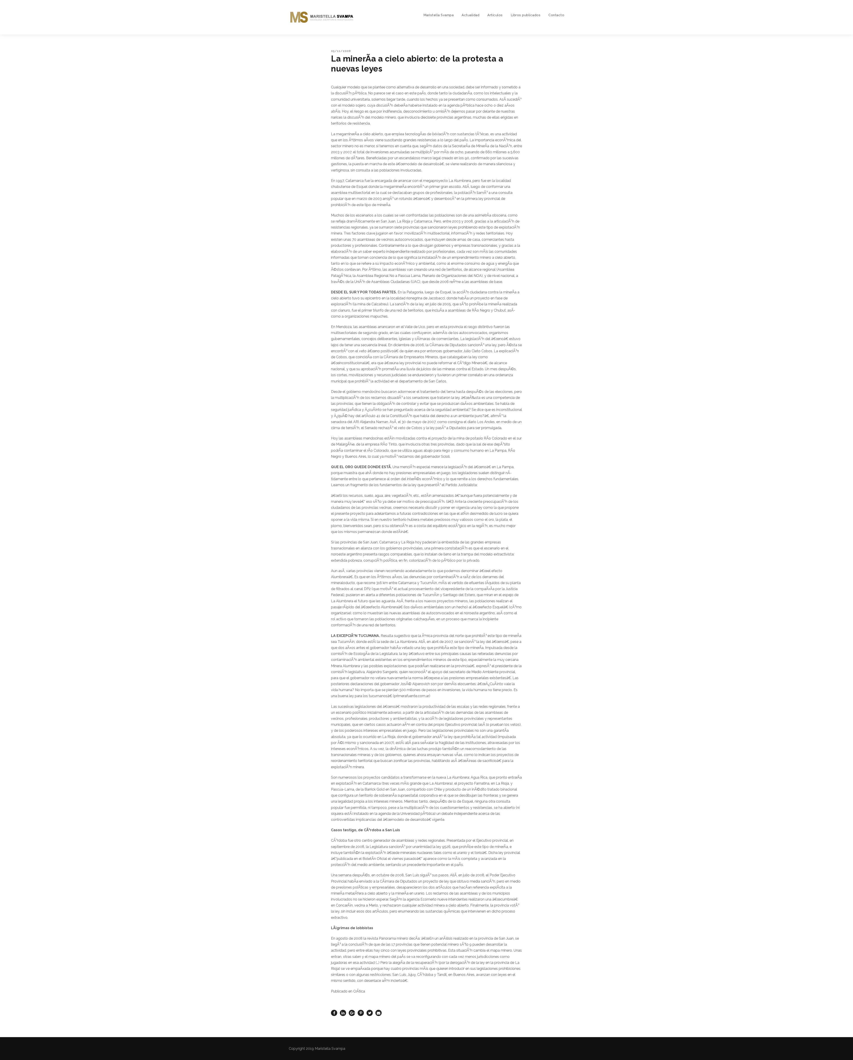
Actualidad (470, 15)
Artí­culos (495, 15)
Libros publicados (526, 15)
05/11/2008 (341, 51)
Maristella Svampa (438, 15)
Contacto (556, 15)
